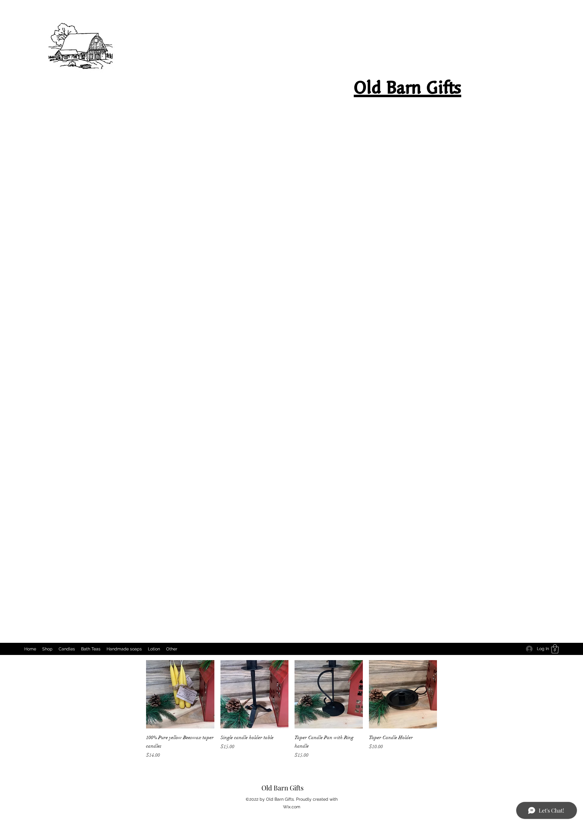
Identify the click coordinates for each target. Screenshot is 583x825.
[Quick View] (180, 694)
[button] (555, 648)
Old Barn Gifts (282, 787)
